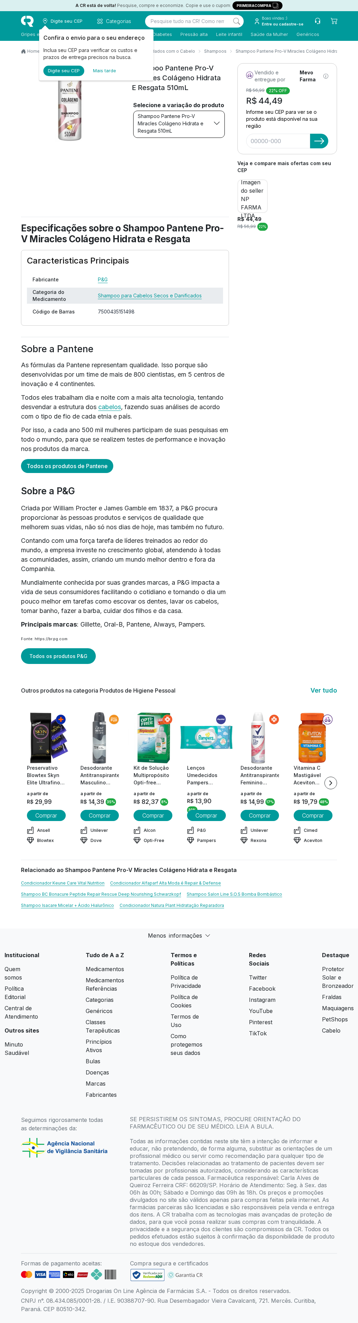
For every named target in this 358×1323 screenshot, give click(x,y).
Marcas (96, 1083)
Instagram (262, 999)
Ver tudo (323, 690)
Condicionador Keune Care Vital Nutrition (63, 883)
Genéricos (307, 34)
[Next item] (330, 783)
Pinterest (260, 1022)
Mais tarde (104, 70)
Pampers (191, 624)
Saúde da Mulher (269, 34)
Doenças (97, 1072)
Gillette (90, 624)
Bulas (93, 1061)
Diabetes (162, 34)
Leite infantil (229, 34)
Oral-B (113, 624)
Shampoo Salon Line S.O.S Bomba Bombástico (234, 894)
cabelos (109, 407)
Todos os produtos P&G (58, 656)
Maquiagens (338, 1008)
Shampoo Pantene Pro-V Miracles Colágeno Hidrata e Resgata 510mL (170, 123)
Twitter (258, 977)
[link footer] (147, 1275)
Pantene (138, 624)
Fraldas (332, 996)
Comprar (46, 815)
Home (33, 51)
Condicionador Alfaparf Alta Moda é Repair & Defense (165, 883)
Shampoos (215, 51)
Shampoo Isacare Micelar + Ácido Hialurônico (67, 905)
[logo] (27, 21)
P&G (103, 279)
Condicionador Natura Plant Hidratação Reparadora (172, 905)
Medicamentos (105, 969)
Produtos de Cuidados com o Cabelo (157, 51)
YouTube (261, 1010)
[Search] (237, 21)
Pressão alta (194, 34)
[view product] (46, 738)
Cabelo (331, 1030)
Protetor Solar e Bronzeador (338, 977)
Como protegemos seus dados (186, 1044)
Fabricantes (101, 1094)
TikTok (258, 1033)
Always (164, 624)
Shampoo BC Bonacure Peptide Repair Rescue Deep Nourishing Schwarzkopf (101, 894)
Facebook (262, 988)
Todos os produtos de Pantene (67, 466)
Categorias (100, 999)
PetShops (335, 1019)
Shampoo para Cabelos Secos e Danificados (150, 295)
